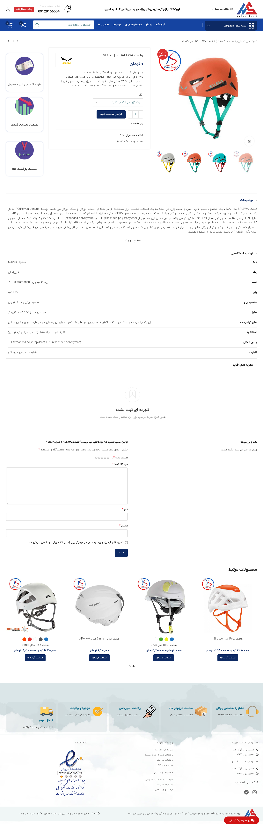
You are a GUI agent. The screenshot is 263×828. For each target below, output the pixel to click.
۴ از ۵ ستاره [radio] (99, 457)
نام (125, 509)
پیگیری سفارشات (24, 9)
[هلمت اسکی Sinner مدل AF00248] (99, 606)
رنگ (141, 95)
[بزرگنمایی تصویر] (249, 141)
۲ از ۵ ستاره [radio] (105, 457)
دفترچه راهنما (132, 240)
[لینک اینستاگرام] (255, 792)
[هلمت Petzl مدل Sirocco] (228, 606)
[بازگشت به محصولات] (13, 41)
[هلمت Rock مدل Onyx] (164, 606)
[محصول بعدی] (8, 41)
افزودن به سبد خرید (111, 114)
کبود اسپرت (250, 41)
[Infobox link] (54, 9)
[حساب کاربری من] (8, 9)
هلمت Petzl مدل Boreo (35, 645)
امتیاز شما (120, 457)
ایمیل (123, 526)
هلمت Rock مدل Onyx (163, 645)
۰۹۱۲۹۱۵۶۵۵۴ (224, 714)
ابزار (239, 41)
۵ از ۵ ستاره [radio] (96, 457)
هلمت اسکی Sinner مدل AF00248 (99, 639)
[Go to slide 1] (134, 666)
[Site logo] (247, 9)
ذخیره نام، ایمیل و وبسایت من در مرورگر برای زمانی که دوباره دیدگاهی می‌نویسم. (75, 542)
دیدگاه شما (120, 464)
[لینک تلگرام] (246, 792)
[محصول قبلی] (17, 41)
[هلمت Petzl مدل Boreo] (35, 606)
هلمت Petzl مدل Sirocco (228, 639)
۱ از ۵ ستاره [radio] (107, 457)
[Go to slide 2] (130, 666)
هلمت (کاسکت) (225, 41)
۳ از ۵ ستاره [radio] (102, 457)
